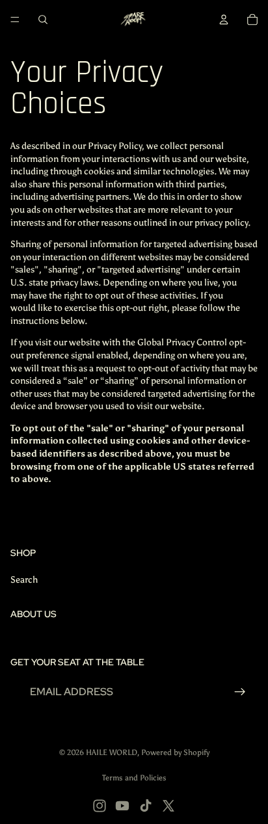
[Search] (43, 19)
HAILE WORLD (111, 752)
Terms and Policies (134, 777)
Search (24, 579)
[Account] (223, 19)
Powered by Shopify (175, 752)
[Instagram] (99, 806)
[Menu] (15, 19)
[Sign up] (240, 692)
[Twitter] (168, 806)
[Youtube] (122, 806)
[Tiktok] (146, 806)
